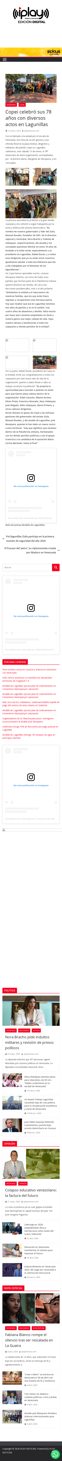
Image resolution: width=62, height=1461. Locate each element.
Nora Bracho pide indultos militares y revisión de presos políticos (29, 1042)
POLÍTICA (36, 1030)
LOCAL (22, 105)
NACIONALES (24, 1030)
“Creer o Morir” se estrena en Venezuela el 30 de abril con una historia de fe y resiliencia (39, 1377)
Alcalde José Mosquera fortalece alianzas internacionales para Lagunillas (40, 1416)
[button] (55, 1454)
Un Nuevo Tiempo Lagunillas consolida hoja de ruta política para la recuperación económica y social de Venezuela (40, 1104)
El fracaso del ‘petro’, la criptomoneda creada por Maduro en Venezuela (30, 550)
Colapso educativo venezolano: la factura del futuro (31, 1192)
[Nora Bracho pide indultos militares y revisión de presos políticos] (31, 1011)
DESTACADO (11, 105)
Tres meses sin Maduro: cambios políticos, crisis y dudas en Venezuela (40, 1397)
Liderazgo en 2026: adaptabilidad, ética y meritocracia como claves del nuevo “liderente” (39, 1229)
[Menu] (4, 59)
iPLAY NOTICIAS (28, 1448)
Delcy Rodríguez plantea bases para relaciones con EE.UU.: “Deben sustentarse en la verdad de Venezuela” (39, 1081)
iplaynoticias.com (31, 131)
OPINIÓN (22, 1184)
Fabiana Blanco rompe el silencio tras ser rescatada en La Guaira (29, 1340)
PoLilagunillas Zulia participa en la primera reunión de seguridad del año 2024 (30, 538)
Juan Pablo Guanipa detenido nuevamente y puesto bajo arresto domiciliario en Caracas (40, 1125)
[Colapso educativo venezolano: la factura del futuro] (31, 1164)
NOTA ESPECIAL (38, 1328)
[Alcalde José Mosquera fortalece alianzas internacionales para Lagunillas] (12, 1418)
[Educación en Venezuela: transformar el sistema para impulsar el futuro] (12, 1252)
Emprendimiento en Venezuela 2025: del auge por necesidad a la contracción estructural (40, 1269)
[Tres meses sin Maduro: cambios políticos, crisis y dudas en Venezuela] (12, 1399)
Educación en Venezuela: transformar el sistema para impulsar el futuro (38, 1250)
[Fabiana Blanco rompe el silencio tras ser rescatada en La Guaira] (31, 1308)
